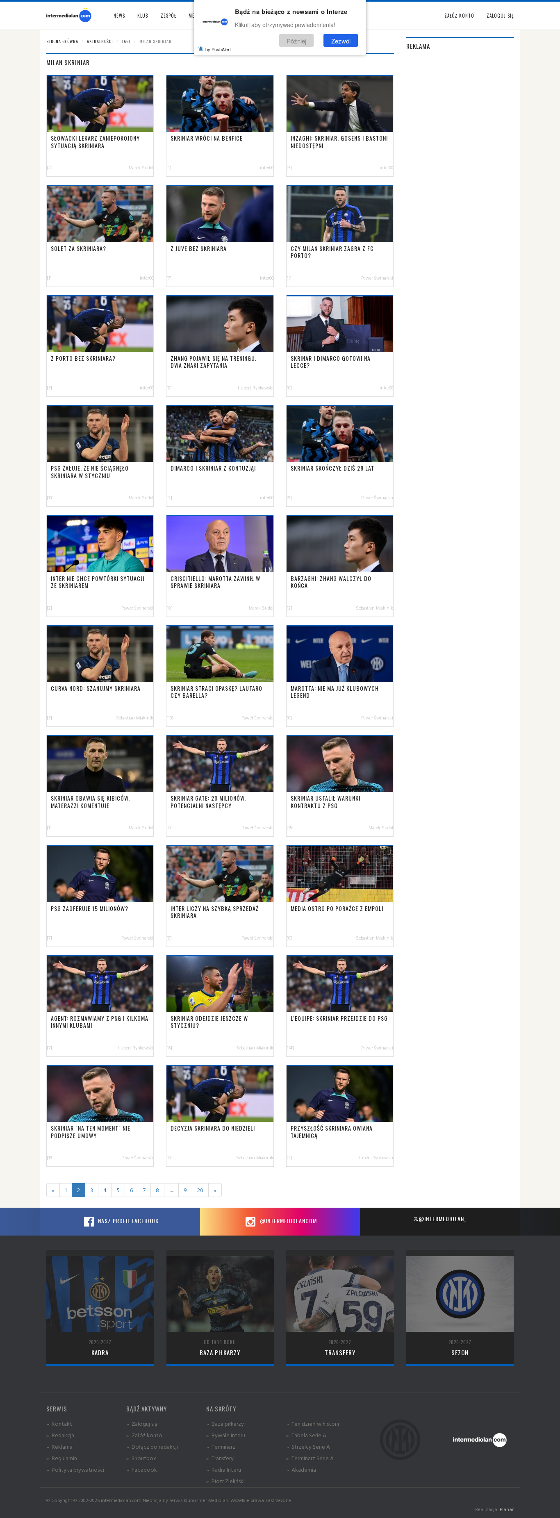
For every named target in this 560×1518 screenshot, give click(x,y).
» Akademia (301, 1469)
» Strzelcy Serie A (308, 1446)
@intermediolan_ (443, 1218)
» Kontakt (59, 1423)
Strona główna (62, 41)
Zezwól (341, 40)
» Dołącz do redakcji (152, 1446)
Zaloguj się (500, 15)
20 (200, 1190)
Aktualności (100, 41)
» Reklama (59, 1446)
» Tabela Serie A (306, 1435)
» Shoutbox (141, 1458)
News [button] (119, 15)
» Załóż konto (144, 1435)
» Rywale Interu (225, 1435)
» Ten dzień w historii (312, 1423)
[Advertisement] (460, 182)
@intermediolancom (287, 1220)
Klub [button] (142, 15)
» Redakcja (60, 1435)
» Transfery (220, 1458)
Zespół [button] (168, 15)
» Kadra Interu (223, 1469)
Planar (507, 1509)
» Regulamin (61, 1458)
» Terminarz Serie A (310, 1458)
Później (296, 40)
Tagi (126, 41)
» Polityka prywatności (75, 1469)
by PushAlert (218, 49)
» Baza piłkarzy (225, 1423)
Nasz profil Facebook (127, 1220)
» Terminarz (220, 1446)
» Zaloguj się (141, 1423)
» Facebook (141, 1469)
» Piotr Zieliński (225, 1481)
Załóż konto (459, 15)
